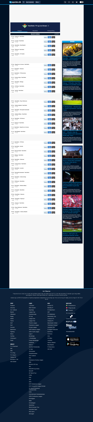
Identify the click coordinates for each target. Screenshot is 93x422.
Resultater (35, 30)
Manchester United (52, 323)
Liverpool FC (51, 318)
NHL (30, 357)
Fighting (12, 331)
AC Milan (50, 338)
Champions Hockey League (36, 360)
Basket (12, 312)
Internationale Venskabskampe (37, 394)
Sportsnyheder (30, 2)
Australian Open (33, 409)
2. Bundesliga (32, 338)
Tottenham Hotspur (53, 325)
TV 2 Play (12, 353)
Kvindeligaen (32, 403)
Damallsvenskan (33, 353)
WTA (30, 381)
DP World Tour (32, 373)
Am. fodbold (13, 310)
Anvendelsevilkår (70, 331)
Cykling (12, 336)
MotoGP (31, 371)
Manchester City (52, 316)
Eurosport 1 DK (14, 359)
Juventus (50, 340)
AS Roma (50, 334)
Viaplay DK (13, 357)
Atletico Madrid (51, 342)
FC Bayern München (53, 329)
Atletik (12, 318)
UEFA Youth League (34, 331)
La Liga (31, 349)
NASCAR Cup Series (34, 368)
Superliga (31, 310)
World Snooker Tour (34, 407)
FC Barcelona (51, 347)
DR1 (11, 348)
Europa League (33, 327)
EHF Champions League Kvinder (37, 386)
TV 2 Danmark (14, 346)
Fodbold (12, 305)
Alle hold (50, 349)
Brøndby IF (50, 307)
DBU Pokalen (32, 307)
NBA (30, 362)
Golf (11, 323)
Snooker (12, 327)
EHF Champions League (35, 384)
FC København (51, 310)
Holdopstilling (50, 30)
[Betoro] (53, 37)
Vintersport (13, 338)
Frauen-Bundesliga (33, 340)
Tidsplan (19, 30)
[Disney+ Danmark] (45, 37)
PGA (30, 377)
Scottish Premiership (34, 347)
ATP (30, 379)
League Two (32, 320)
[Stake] (49, 37)
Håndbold (12, 314)
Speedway (31, 405)
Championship (32, 314)
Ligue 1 (31, 334)
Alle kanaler (13, 361)
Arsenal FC (50, 305)
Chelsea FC (50, 320)
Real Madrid (51, 344)
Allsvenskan (32, 351)
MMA (30, 400)
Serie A (31, 344)
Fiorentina (50, 331)
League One (32, 318)
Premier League (33, 323)
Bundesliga (32, 336)
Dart (11, 325)
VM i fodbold (32, 355)
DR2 (11, 350)
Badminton (13, 329)
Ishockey (12, 307)
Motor (11, 334)
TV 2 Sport (13, 355)
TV (23, 2)
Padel (11, 340)
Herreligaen (32, 398)
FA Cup (31, 316)
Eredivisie (31, 342)
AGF (49, 312)
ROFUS (20, 297)
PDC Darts (31, 411)
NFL (30, 366)
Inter (49, 336)
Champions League (34, 325)
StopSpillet (25, 297)
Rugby (12, 316)
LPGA (30, 375)
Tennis (12, 320)
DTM (30, 392)
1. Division (31, 305)
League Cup (32, 312)
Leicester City (51, 327)
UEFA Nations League (34, 329)
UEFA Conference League (35, 396)
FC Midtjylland (51, 314)
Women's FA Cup (33, 364)
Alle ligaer (31, 413)
